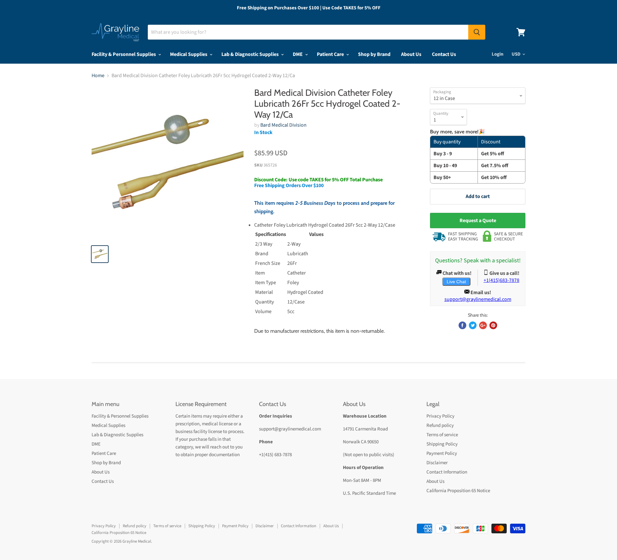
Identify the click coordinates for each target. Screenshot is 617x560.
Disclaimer (437, 462)
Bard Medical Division (283, 125)
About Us (411, 54)
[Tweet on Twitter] (473, 325)
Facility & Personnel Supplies (124, 54)
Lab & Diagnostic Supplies (250, 54)
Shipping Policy (442, 444)
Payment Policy (441, 453)
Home (98, 75)
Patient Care (331, 54)
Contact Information (446, 472)
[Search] (476, 32)
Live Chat (456, 281)
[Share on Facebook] (462, 325)
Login (498, 54)
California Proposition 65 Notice (458, 490)
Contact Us (444, 54)
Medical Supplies (189, 54)
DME (298, 54)
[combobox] (308, 32)
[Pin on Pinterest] (493, 325)
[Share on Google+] (483, 325)
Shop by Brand (374, 54)
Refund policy (440, 425)
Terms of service (442, 434)
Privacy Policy (440, 416)
